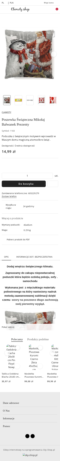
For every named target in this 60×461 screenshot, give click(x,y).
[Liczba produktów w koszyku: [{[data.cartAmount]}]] (55, 9)
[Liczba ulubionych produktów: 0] (48, 9)
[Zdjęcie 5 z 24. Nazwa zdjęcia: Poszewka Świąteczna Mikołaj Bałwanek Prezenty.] (53, 100)
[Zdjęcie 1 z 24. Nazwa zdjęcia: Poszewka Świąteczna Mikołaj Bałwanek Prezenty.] (7, 100)
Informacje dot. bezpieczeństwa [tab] (34, 256)
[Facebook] (27, 436)
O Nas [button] (6, 410)
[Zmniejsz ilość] (4, 176)
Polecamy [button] (17, 339)
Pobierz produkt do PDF (18, 239)
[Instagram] (33, 436)
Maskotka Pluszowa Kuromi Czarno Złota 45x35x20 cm (33, 375)
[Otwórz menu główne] (3, 9)
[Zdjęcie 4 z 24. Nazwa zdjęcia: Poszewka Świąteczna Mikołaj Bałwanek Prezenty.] (41, 100)
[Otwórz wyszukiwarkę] (42, 9)
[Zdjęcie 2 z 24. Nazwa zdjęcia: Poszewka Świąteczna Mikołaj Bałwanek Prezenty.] (18, 100)
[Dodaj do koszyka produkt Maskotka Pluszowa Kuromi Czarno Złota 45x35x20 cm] (40, 366)
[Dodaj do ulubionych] (52, 184)
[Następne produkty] (53, 353)
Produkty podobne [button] (38, 339)
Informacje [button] (8, 418)
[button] (53, 54)
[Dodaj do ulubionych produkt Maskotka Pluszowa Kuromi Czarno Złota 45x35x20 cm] (40, 348)
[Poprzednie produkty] (7, 353)
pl (3, 2)
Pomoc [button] (6, 426)
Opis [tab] (6, 256)
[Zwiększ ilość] (50, 176)
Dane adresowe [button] (11, 402)
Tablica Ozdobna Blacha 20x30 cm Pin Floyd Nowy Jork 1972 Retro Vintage (10, 375)
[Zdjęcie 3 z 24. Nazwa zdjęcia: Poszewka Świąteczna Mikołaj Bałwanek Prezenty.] (30, 100)
